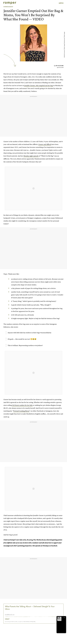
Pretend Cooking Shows (21, 411)
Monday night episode (31, 156)
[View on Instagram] (33, 188)
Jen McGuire (60, 65)
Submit (7, 619)
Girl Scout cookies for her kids (22, 405)
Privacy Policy (33, 621)
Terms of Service (26, 621)
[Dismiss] (64, 618)
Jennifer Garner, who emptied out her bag (38, 86)
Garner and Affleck (44, 144)
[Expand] (58, 618)
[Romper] (9, 3)
